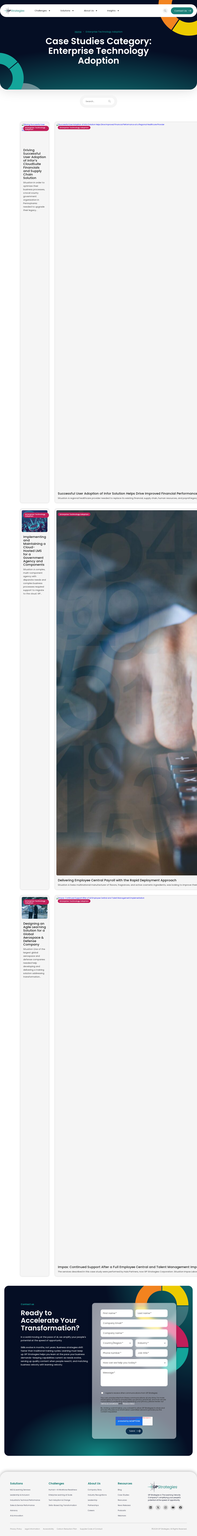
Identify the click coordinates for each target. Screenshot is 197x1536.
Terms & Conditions (109, 1403)
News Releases (124, 1505)
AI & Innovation (16, 1515)
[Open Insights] (118, 11)
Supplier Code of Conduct (91, 1529)
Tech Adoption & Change (59, 1500)
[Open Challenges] (49, 11)
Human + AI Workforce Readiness (63, 1489)
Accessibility (48, 1529)
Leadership (92, 1500)
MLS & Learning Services (20, 1489)
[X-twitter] (158, 1507)
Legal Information (32, 1529)
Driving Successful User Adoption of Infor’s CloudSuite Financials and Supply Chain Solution (34, 164)
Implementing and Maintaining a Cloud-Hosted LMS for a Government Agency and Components (34, 551)
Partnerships (93, 1505)
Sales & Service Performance (22, 1505)
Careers (91, 1510)
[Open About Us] (96, 11)
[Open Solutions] (73, 11)
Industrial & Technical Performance (25, 1500)
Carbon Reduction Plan (67, 1529)
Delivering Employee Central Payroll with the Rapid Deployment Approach (117, 880)
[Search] (165, 11)
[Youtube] (173, 1507)
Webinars (122, 1515)
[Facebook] (180, 1507)
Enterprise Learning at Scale (60, 1495)
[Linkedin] (150, 1507)
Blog (120, 1489)
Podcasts (122, 1510)
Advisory (14, 1510)
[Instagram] (165, 1507)
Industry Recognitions (97, 1495)
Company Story (95, 1489)
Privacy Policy (129, 1403)
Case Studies (123, 1495)
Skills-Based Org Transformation (63, 1505)
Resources (122, 1500)
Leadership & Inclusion (20, 1495)
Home (78, 31)
